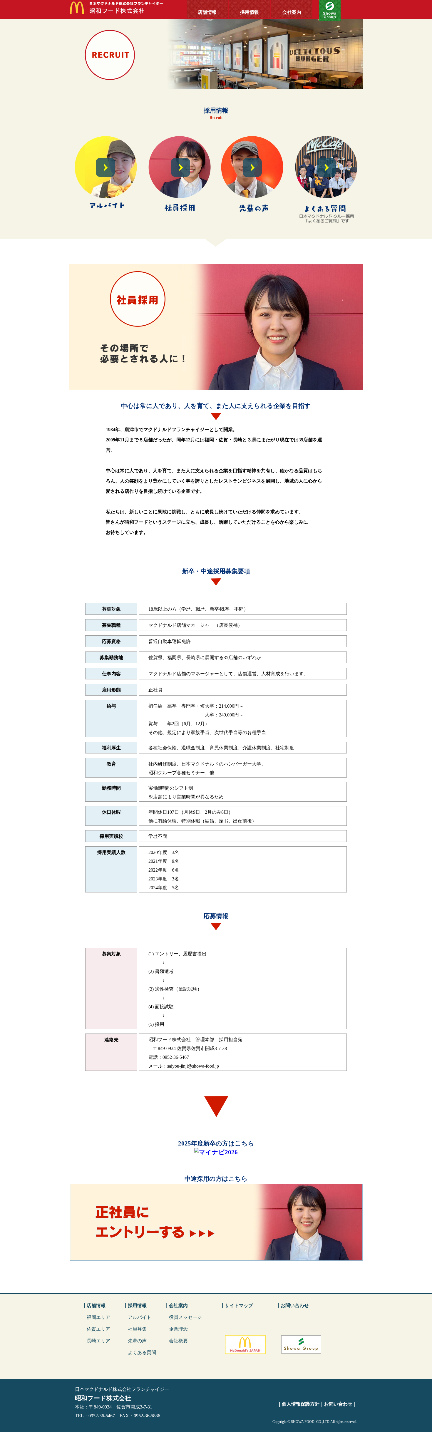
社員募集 (137, 1329)
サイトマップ (239, 1305)
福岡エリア (98, 1317)
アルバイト (139, 1317)
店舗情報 (207, 12)
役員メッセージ (185, 1317)
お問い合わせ (295, 1305)
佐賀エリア (98, 1329)
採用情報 (249, 12)
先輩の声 (137, 1340)
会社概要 (178, 1340)
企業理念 (178, 1329)
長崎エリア (98, 1340)
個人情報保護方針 (300, 1403)
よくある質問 (142, 1352)
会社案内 (291, 12)
